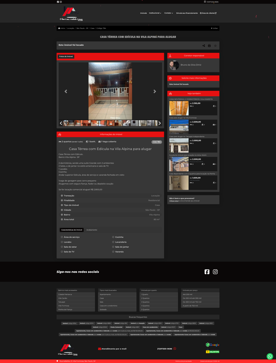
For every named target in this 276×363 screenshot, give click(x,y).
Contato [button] (167, 13)
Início (62, 28)
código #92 (121, 323)
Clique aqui (174, 201)
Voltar (215, 28)
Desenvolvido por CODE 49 (209, 361)
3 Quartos (145, 302)
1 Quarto (144, 294)
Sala (101, 302)
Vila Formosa (63, 306)
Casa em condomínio (108, 306)
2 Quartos (145, 298)
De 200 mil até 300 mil (192, 298)
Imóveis (143, 13)
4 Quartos (145, 306)
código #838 (189, 323)
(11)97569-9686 (212, 2)
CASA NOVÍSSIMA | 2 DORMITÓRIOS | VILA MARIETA (191, 99)
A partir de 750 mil (190, 306)
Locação (70, 28)
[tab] (66, 57)
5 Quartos (145, 309)
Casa (92, 28)
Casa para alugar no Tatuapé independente (186, 136)
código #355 (155, 323)
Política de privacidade (184, 361)
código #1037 (168, 327)
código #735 (171, 323)
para (138, 323)
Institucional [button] (154, 13)
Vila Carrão (62, 298)
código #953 (206, 323)
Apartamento (105, 294)
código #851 (132, 327)
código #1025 (100, 327)
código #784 (69, 323)
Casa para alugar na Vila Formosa (183, 118)
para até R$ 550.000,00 (172, 331)
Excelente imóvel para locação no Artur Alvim (187, 155)
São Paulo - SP (82, 28)
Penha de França (65, 309)
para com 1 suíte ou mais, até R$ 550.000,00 (93, 334)
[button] (66, 91)
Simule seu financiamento (187, 13)
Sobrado (103, 309)
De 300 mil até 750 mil (192, 302)
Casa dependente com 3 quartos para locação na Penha (192, 174)
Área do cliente (208, 13)
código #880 (104, 323)
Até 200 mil (187, 294)
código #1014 (86, 323)
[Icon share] (58, 2)
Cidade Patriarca (65, 294)
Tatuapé (61, 302)
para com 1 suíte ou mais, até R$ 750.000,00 (109, 331)
